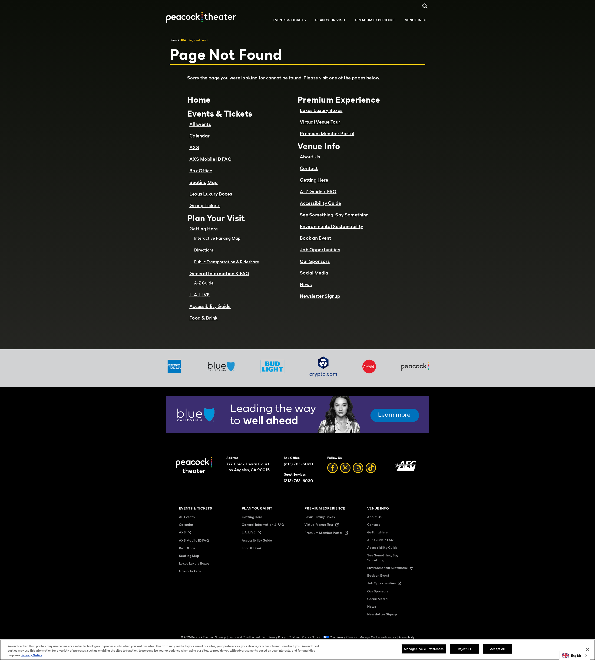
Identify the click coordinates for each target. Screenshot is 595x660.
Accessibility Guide (210, 306)
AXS (194, 147)
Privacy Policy (277, 637)
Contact (309, 168)
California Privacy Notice (304, 637)
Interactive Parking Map (217, 238)
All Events (200, 124)
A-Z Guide (204, 283)
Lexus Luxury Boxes (210, 194)
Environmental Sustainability (331, 226)
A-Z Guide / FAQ (318, 191)
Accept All (497, 648)
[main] (297, 190)
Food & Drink (203, 318)
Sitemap (220, 637)
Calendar (199, 136)
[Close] (587, 649)
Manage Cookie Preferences (423, 648)
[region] (297, 649)
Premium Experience (375, 20)
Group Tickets (204, 205)
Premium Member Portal (327, 133)
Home (173, 40)
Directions (204, 250)
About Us (310, 157)
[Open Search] (425, 6)
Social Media (314, 273)
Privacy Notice (31, 655)
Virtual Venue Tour (320, 122)
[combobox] (574, 655)
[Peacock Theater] (201, 17)
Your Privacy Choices (343, 637)
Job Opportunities (320, 249)
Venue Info (415, 20)
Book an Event (315, 238)
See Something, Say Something (334, 215)
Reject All (464, 648)
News (306, 284)
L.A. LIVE (199, 294)
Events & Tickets (289, 20)
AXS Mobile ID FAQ (210, 159)
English (576, 655)
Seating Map (203, 182)
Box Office (200, 170)
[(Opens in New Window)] (297, 432)
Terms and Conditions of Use (247, 637)
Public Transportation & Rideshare (226, 261)
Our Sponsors (315, 261)
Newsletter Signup (320, 296)
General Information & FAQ (219, 273)
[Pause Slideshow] (422, 403)
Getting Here (203, 229)
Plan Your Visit (330, 20)
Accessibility (406, 637)
